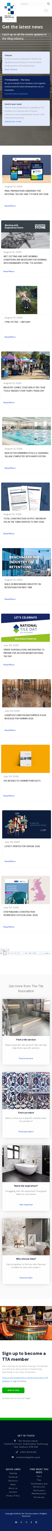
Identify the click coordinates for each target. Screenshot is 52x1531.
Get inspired (25, 1204)
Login (27, 1398)
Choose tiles (25, 1277)
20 (30, 953)
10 (26, 953)
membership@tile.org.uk (28, 1457)
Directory (13, 1480)
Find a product (26, 1131)
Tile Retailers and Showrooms (39, 1485)
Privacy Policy (13, 1495)
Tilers (39, 1476)
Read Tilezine (10, 69)
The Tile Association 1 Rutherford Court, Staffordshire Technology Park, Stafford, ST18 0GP (26, 1443)
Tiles (39, 1480)
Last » (47, 953)
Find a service (26, 1058)
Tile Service (38, 1497)
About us (13, 1488)
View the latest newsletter (16, 93)
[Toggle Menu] (46, 11)
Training (13, 1473)
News (13, 1484)
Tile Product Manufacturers (39, 1492)
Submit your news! (12, 121)
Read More (10, 206)
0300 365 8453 (28, 1452)
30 (34, 953)
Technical (13, 1477)
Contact (13, 1492)
